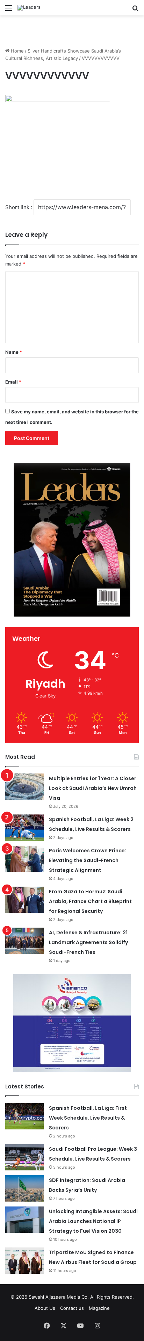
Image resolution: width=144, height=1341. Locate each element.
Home (16, 51)
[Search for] (135, 10)
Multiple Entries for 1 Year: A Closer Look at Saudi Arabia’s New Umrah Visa (93, 788)
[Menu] (8, 10)
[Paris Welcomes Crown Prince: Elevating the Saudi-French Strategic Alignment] (24, 859)
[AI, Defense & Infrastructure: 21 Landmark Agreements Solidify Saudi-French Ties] (24, 941)
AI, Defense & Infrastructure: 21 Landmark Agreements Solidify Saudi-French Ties (88, 942)
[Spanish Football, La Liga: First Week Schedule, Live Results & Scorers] (24, 1116)
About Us (45, 1308)
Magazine (99, 1308)
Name (13, 352)
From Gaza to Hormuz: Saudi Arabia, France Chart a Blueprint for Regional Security (90, 901)
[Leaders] (29, 8)
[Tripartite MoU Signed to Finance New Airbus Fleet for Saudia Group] (24, 1260)
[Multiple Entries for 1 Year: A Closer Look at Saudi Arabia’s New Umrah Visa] (24, 786)
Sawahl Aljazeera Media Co (58, 1297)
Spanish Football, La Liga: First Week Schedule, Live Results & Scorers (88, 1118)
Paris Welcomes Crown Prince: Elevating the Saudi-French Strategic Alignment (87, 860)
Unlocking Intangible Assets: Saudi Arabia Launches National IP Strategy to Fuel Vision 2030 (93, 1221)
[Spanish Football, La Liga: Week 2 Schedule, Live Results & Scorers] (24, 827)
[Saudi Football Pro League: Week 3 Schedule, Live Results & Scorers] (24, 1157)
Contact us (72, 1308)
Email (13, 382)
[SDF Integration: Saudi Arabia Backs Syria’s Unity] (24, 1188)
